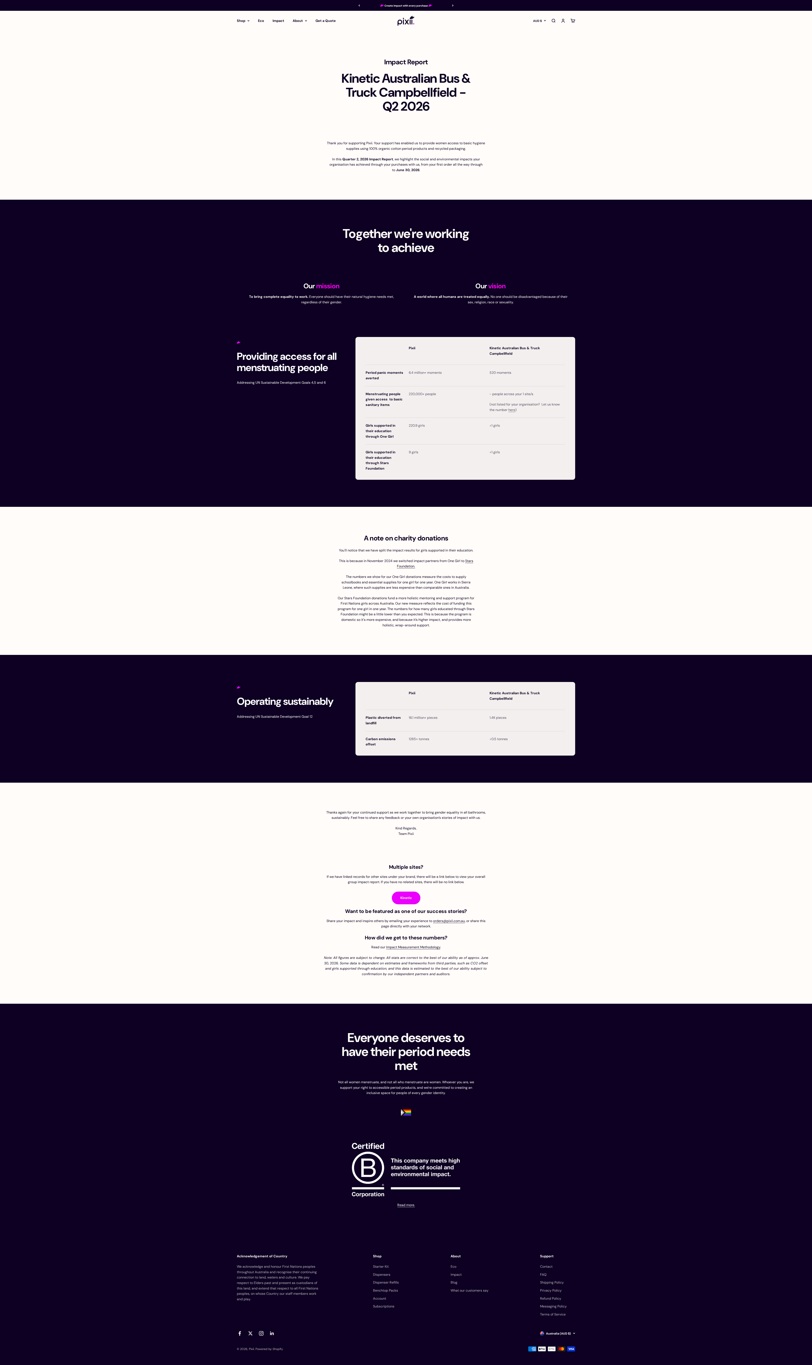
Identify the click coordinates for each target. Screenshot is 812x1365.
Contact (546, 1266)
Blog (454, 1282)
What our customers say (469, 1290)
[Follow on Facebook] (240, 1333)
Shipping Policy (552, 1282)
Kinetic (406, 898)
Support (547, 1256)
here (511, 410)
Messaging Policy (553, 1306)
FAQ (543, 1274)
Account (379, 1298)
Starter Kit (381, 1266)
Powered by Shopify (269, 1349)
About (298, 20)
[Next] (453, 5)
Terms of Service (553, 1314)
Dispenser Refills (386, 1282)
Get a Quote (325, 20)
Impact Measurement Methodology (413, 947)
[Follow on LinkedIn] (272, 1333)
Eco (261, 20)
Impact (278, 20)
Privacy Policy (551, 1290)
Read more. (406, 1205)
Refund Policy (550, 1298)
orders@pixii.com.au (449, 921)
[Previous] (359, 5)
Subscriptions (383, 1306)
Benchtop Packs (385, 1290)
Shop (241, 20)
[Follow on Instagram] (261, 1333)
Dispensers (381, 1274)
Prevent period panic (406, 6)
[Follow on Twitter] (250, 1333)
